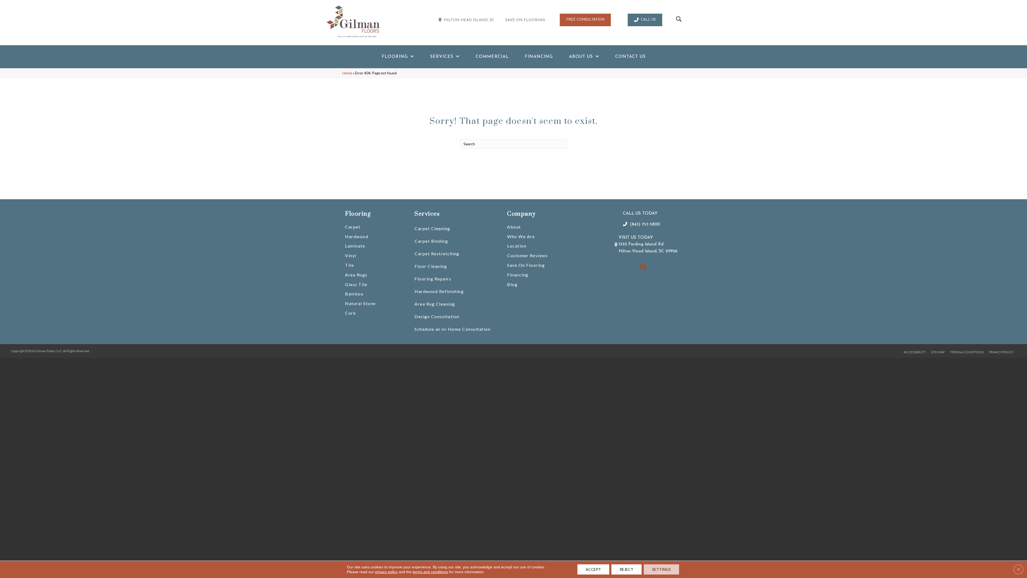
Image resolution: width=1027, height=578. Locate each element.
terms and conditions (430, 572)
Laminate (355, 245)
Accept (593, 569)
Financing (517, 274)
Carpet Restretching (437, 253)
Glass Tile (356, 284)
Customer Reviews (527, 255)
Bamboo (354, 293)
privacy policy (386, 572)
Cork (350, 312)
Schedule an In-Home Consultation (452, 329)
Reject (626, 569)
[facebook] (643, 267)
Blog (512, 284)
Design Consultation (437, 316)
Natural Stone (360, 303)
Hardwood (356, 236)
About (514, 226)
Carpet (352, 226)
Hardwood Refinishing (439, 291)
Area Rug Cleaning (435, 303)
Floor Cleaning (431, 266)
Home (347, 73)
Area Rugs (356, 274)
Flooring (358, 214)
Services (427, 214)
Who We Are (521, 236)
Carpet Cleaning (432, 228)
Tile (349, 265)
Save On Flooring (526, 265)
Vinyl (351, 255)
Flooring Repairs (433, 278)
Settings (661, 569)
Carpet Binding (431, 241)
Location (516, 245)
